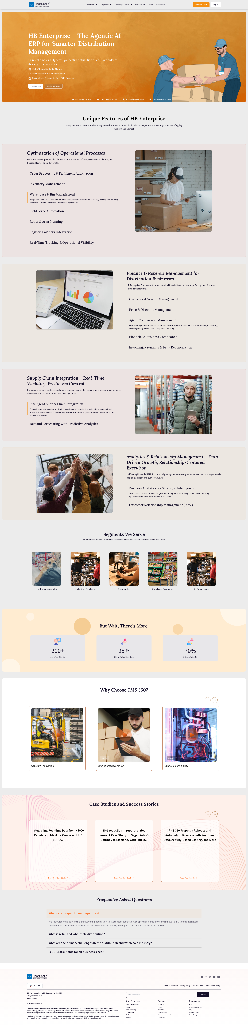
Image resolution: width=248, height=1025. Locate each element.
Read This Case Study (57, 873)
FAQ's (191, 1010)
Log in (216, 4)
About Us (161, 1005)
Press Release (163, 1012)
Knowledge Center (195, 1007)
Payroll (128, 1017)
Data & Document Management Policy (206, 985)
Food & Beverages (132, 1005)
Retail (128, 1007)
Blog (190, 1005)
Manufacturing (131, 1010)
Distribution (130, 1012)
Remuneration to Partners (167, 1015)
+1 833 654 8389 (32, 998)
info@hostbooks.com (34, 996)
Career (150, 4)
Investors (161, 1010)
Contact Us (160, 4)
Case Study (193, 1015)
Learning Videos (194, 1012)
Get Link (203, 995)
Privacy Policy (185, 985)
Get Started (201, 5)
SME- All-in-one (131, 1015)
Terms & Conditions (171, 985)
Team (160, 1007)
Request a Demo (53, 86)
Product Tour (36, 86)
